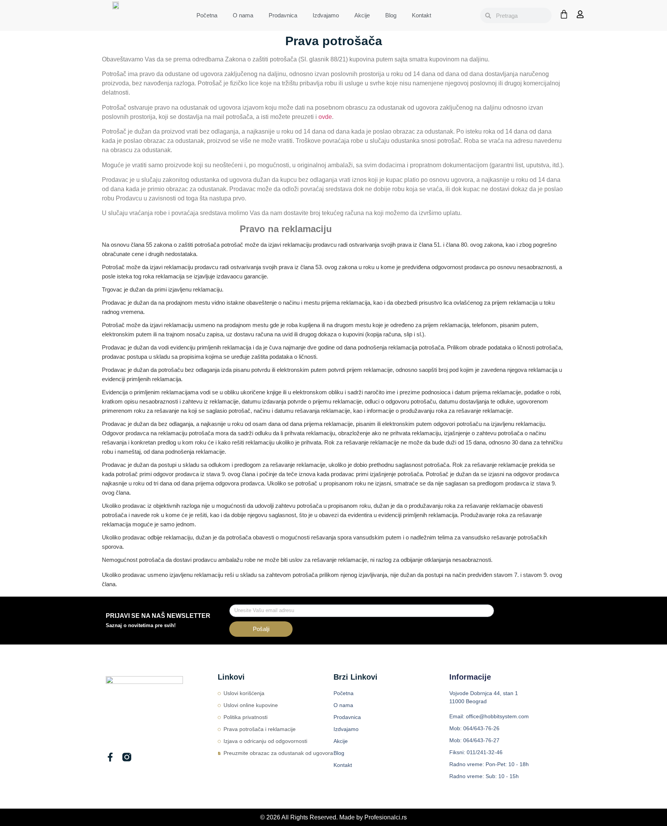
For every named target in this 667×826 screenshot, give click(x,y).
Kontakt (421, 15)
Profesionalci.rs (385, 817)
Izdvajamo (326, 15)
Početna (206, 15)
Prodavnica (283, 15)
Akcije (362, 15)
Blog (390, 15)
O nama (243, 15)
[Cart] (564, 14)
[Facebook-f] (110, 757)
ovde (325, 117)
